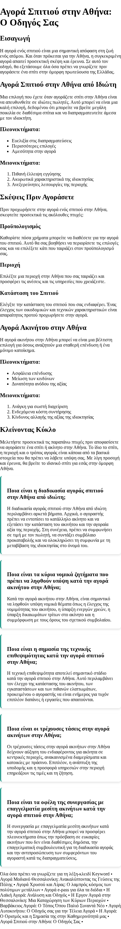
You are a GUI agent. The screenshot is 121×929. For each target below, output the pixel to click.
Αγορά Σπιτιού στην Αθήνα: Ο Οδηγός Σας (40, 921)
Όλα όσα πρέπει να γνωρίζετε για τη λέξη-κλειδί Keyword (55, 873)
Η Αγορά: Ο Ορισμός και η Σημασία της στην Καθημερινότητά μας (58, 913)
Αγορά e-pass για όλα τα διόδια (73, 889)
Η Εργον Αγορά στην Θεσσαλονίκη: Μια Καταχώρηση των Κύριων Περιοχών (55, 898)
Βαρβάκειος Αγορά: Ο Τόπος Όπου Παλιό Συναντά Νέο (52, 905)
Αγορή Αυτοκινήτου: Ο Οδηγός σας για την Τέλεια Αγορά (60, 908)
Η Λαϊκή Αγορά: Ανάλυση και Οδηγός (55, 892)
